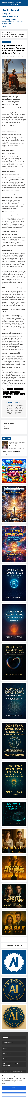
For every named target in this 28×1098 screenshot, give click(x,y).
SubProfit (16, 394)
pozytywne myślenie (15, 391)
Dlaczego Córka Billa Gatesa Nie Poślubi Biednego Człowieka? (17, 444)
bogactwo (9, 389)
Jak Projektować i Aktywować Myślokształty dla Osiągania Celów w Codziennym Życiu (12, 2)
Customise (14, 1091)
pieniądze (5, 391)
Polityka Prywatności (8, 1054)
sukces (22, 394)
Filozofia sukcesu (19, 389)
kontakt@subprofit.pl (8, 1042)
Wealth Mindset (6, 42)
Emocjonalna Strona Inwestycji (11, 451)
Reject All (14, 1095)
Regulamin (5, 1049)
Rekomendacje (6, 1059)
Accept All (14, 1087)
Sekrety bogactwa (7, 394)
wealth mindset (6, 397)
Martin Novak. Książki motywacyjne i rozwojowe (11, 14)
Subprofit (6, 56)
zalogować (11, 427)
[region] (14, 1085)
